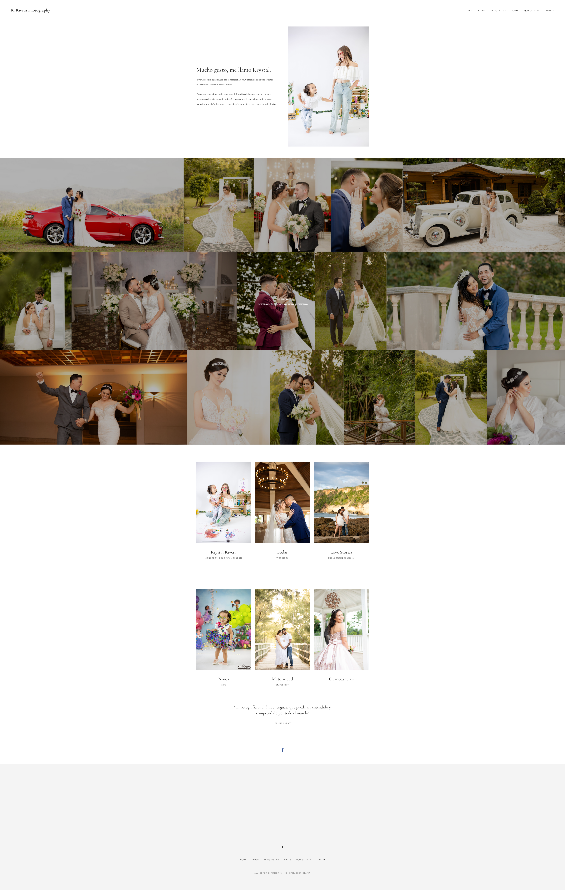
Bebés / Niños (498, 11)
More (548, 11)
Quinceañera (532, 11)
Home (469, 11)
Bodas (515, 11)
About (481, 11)
